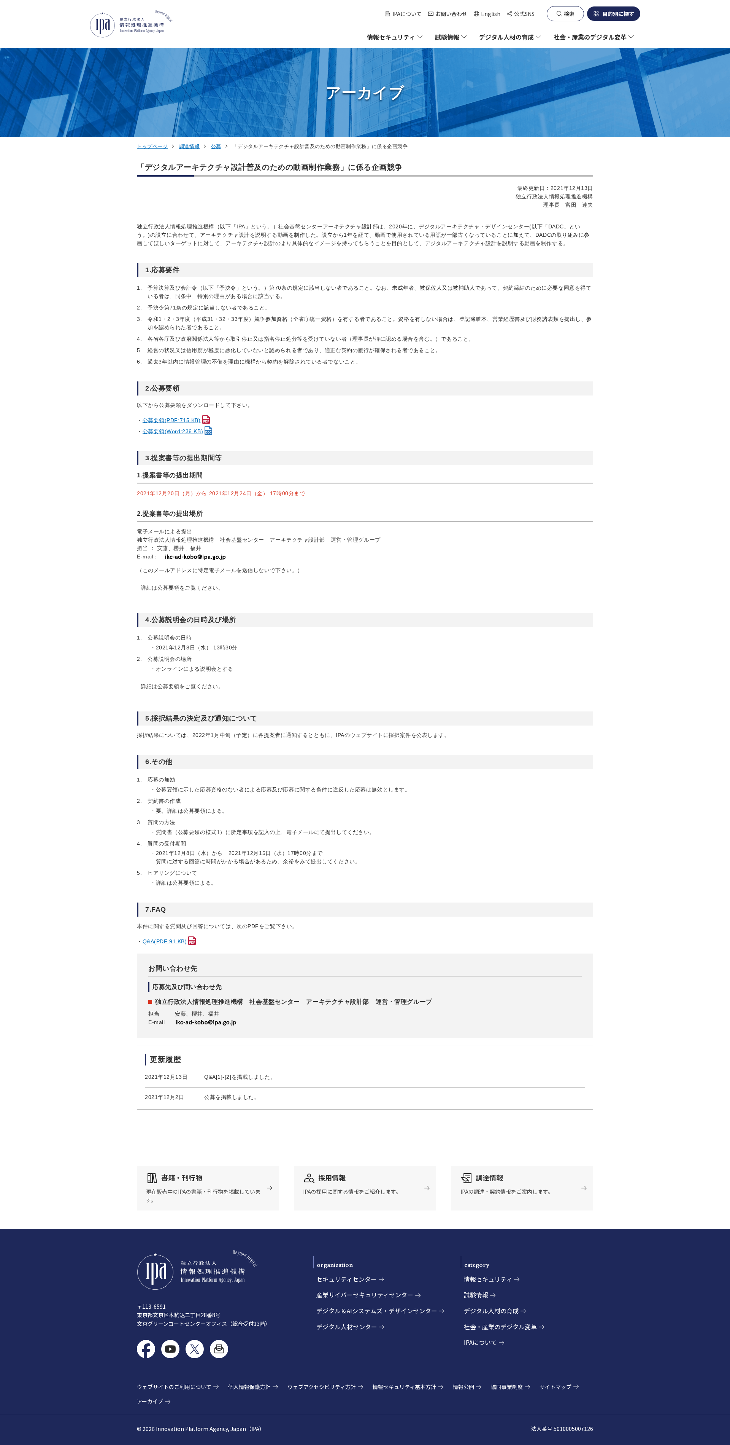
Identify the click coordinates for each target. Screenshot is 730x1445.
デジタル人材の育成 (491, 1310)
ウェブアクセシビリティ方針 (321, 1387)
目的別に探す (618, 14)
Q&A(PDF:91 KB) (165, 941)
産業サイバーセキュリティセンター (364, 1294)
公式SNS (524, 14)
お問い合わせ (451, 14)
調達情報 (189, 146)
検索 (569, 14)
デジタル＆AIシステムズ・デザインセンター (376, 1310)
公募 (216, 146)
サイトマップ (555, 1387)
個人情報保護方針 (249, 1387)
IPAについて (407, 14)
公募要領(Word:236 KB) (173, 431)
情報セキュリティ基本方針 (404, 1387)
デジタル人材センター (346, 1326)
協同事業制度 (507, 1387)
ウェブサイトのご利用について (174, 1387)
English (486, 14)
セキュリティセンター (346, 1279)
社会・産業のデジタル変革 (500, 1326)
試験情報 (476, 1294)
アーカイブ (150, 1401)
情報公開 (463, 1387)
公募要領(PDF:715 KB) (172, 420)
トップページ (152, 146)
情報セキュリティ (488, 1279)
